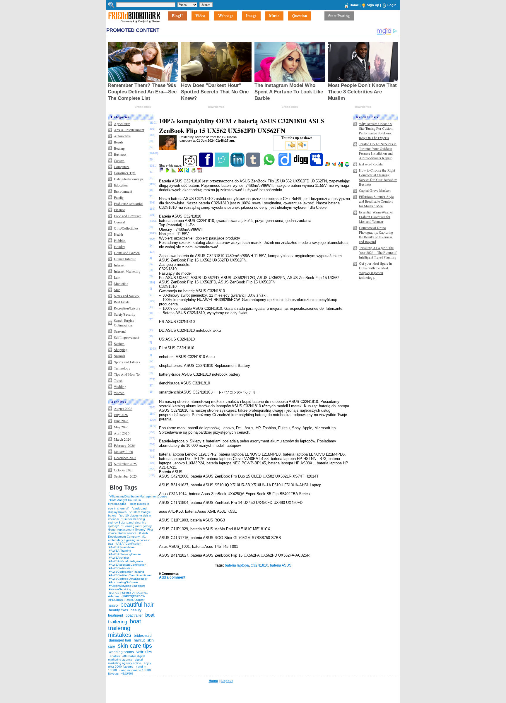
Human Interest (125, 258)
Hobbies (120, 240)
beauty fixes (118, 610)
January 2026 (123, 451)
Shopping (121, 349)
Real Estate (121, 302)
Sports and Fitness (127, 362)
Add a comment (172, 577)
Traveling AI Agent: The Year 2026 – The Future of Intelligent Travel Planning (378, 252)
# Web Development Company (128, 534)
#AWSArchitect (119, 557)
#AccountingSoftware (123, 582)
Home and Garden (127, 252)
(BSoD (113, 605)
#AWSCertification (121, 568)
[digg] (301, 165)
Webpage (225, 16)
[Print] (193, 171)
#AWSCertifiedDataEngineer (128, 578)
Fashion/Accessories (128, 203)
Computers (121, 166)
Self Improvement (126, 337)
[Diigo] (285, 165)
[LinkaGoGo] (181, 171)
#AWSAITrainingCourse (125, 554)
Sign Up (373, 5)
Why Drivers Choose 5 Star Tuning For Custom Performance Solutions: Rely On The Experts (376, 130)
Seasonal (120, 331)
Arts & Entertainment (129, 129)
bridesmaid (143, 636)
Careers (119, 160)
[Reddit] (190, 165)
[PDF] (200, 171)
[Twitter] (222, 165)
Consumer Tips (125, 172)
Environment (123, 191)
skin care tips (135, 645)
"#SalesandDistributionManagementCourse (138, 496)
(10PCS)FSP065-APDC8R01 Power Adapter (126, 598)
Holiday (119, 246)
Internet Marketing (127, 271)
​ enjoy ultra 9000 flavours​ (129, 664)
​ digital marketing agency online (125, 661)
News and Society (127, 295)
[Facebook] (206, 165)
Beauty (119, 142)
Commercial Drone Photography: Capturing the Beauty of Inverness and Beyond (376, 234)
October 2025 (123, 470)
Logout (227, 681)
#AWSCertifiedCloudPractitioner (130, 575)
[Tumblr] (253, 165)
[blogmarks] (168, 171)
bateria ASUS (280, 565)
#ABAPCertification (128, 543)
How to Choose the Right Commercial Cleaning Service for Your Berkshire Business (378, 177)
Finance (119, 209)
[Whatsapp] (269, 165)
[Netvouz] (187, 171)
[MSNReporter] (334, 165)
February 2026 (124, 445)
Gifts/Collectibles (126, 228)
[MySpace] (317, 165)
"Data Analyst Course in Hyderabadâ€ (124, 501)
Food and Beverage (127, 215)
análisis (114, 656)
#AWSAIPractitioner (122, 547)
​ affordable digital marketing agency (126, 657)
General (119, 222)
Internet (119, 265)
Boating (119, 148)
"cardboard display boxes (127, 510)
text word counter (371, 164)
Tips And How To (127, 374)
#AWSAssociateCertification (127, 564)
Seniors (119, 343)
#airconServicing (120, 589)
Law (117, 277)
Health (118, 234)
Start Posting (339, 16)
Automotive (122, 136)
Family (119, 197)
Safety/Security (125, 314)
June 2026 (121, 420)
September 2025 (125, 476)
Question (299, 16)
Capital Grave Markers (375, 190)
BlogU (177, 16)
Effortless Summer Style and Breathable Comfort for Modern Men (376, 201)
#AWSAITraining (120, 550)
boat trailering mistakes (124, 628)
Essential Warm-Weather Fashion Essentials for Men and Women (376, 217)
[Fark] (161, 171)
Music (274, 16)
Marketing (121, 283)
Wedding (120, 386)
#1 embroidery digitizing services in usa (129, 540)
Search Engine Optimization (124, 322)
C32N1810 (259, 565)
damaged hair (120, 640)
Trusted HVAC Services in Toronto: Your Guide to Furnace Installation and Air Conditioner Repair (378, 150)
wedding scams (121, 652)
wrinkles (144, 651)
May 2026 (121, 427)
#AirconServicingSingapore (127, 585)
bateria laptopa (237, 565)
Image (251, 16)
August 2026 (123, 408)
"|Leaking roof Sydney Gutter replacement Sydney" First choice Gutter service (130, 529)
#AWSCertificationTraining (126, 571)
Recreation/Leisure (127, 308)
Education (121, 185)
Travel (118, 380)
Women (119, 392)
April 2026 (121, 433)
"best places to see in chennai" (128, 506)
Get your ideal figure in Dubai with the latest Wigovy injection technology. (375, 270)
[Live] (328, 165)
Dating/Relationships (128, 179)
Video (200, 16)
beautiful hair (137, 604)
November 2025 (125, 463)
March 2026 (122, 439)
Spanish (119, 355)
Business (120, 154)
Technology (122, 368)
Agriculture (122, 123)
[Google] (341, 165)
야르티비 (127, 673)
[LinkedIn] (237, 165)
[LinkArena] (174, 171)
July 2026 (121, 414)
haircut (139, 640)
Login (391, 5)
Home (354, 5)
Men (117, 289)
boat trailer (134, 615)
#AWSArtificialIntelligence (126, 561)
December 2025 (125, 457)
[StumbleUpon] (347, 165)
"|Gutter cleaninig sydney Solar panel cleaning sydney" (127, 522)
